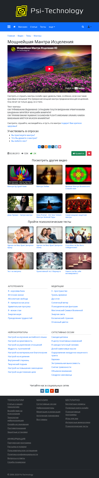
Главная (11, 35)
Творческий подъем (17, 364)
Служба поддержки (16, 462)
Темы (28, 35)
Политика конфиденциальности (22, 454)
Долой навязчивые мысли (63, 348)
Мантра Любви (42, 186)
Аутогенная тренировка (47, 415)
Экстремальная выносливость (65, 363)
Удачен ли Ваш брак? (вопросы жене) (49, 246)
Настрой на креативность (20, 341)
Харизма (55, 359)
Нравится (79, 153)
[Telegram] (56, 146)
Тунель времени (59, 295)
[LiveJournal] (52, 146)
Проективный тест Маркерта (48, 271)
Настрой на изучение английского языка (27, 337)
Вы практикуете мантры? (23, 135)
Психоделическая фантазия (64, 306)
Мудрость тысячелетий (19, 348)
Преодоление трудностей (20, 318)
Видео (20, 35)
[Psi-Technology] (49, 11)
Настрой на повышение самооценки (25, 368)
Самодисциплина (59, 337)
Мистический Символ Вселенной (67, 310)
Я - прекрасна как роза (18, 302)
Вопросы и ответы (16, 458)
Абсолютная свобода (18, 298)
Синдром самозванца (61, 375)
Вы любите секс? (19, 141)
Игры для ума (71, 418)
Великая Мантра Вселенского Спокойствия (77, 187)
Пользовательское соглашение (22, 450)
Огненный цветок (59, 322)
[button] (9, 26)
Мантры (37, 35)
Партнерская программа (19, 442)
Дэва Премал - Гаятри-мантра (19, 215)
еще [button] (51, 26)
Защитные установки (17, 432)
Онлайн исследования (18, 424)
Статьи (33, 26)
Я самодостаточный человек (65, 344)
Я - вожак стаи (14, 310)
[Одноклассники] (46, 146)
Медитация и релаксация (48, 411)
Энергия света (58, 314)
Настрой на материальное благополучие (27, 352)
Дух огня (55, 298)
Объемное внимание (61, 371)
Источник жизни (16, 295)
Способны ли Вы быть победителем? (74, 246)
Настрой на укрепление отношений (25, 344)
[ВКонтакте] (39, 146)
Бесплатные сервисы (75, 404)
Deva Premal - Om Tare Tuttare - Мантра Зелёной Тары (49, 216)
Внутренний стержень (18, 360)
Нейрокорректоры (45, 407)
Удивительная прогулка (19, 306)
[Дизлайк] (89, 153)
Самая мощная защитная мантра (76, 216)
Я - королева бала (16, 291)
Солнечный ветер (59, 302)
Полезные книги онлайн (76, 407)
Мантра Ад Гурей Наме (17, 186)
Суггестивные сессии (46, 404)
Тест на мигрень (14, 271)
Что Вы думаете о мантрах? (24, 138)
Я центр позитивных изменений (66, 341)
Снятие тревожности (61, 367)
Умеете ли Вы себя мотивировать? (73, 272)
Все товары (41, 419)
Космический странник (62, 318)
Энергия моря (14, 314)
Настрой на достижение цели (22, 372)
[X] (42, 146)
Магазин (22, 26)
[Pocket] (59, 146)
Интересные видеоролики (77, 422)
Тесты (43, 26)
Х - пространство (59, 291)
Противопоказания (16, 428)
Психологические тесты (76, 426)
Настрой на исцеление (18, 356)
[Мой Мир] (49, 146)
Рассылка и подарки (16, 446)
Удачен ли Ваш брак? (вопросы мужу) (20, 246)
